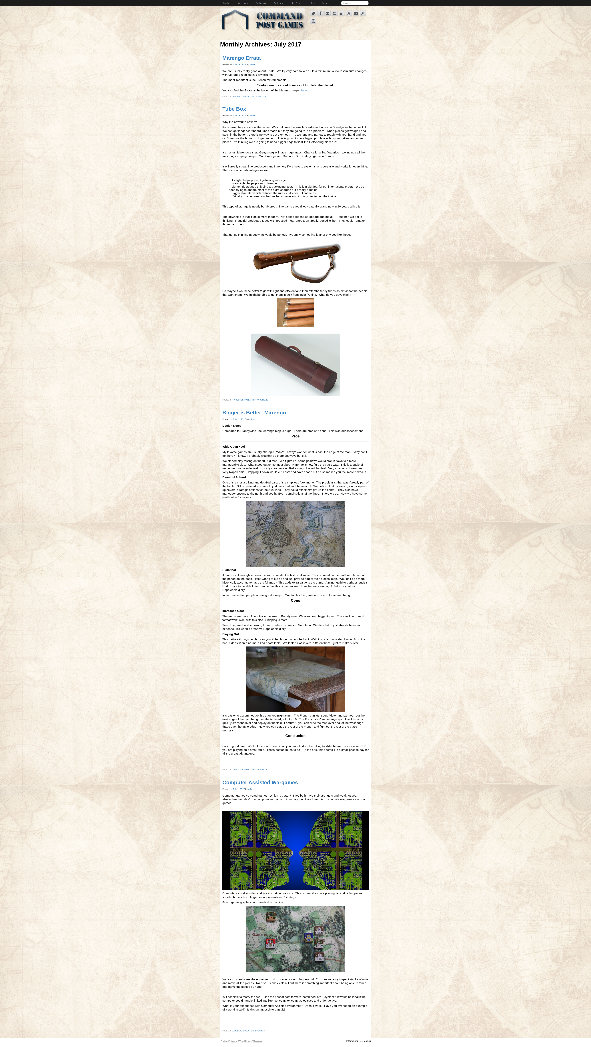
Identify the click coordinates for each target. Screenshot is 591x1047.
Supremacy (242, 3)
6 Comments (262, 770)
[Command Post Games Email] (356, 13)
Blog (313, 3)
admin (252, 64)
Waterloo (278, 3)
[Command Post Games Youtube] (349, 13)
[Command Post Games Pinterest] (335, 13)
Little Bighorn (297, 3)
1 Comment (260, 1031)
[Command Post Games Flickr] (327, 13)
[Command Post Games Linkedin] (342, 13)
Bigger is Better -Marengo (254, 412)
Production (248, 96)
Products (227, 3)
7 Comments (262, 400)
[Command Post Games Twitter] (313, 13)
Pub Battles (260, 96)
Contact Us (326, 3)
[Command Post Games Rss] (363, 13)
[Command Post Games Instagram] (313, 21)
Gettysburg (261, 3)
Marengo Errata (241, 58)
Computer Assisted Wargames (260, 782)
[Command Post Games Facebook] (320, 13)
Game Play (236, 96)
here (304, 90)
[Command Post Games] (263, 20)
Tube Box (234, 109)
